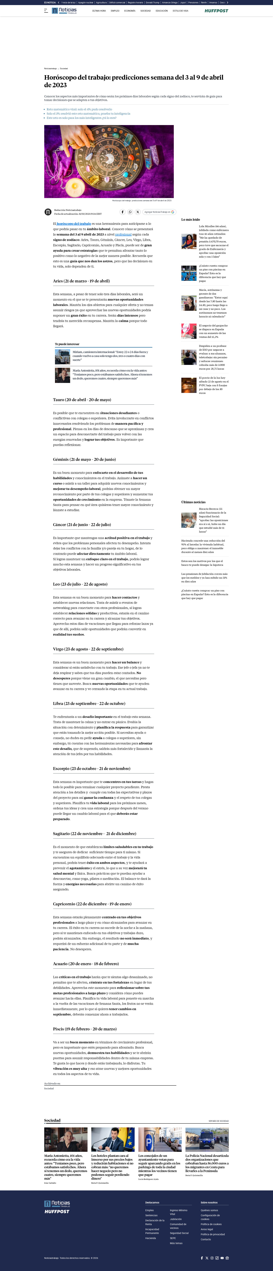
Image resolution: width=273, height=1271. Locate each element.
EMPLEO (115, 10)
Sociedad (49, 1088)
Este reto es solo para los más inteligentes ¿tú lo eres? (81, 118)
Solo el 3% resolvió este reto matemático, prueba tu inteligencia (88, 113)
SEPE (173, 1238)
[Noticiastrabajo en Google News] (227, 1258)
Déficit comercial (117, 2)
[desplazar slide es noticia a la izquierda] (58, 2)
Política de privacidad (213, 1234)
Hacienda (150, 1238)
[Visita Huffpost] (216, 10)
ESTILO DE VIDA (180, 10)
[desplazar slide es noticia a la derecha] (227, 2)
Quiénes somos (209, 1210)
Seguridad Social (179, 1233)
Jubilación (176, 1219)
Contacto (206, 1239)
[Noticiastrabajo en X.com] (207, 1258)
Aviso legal (207, 1229)
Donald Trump (152, 2)
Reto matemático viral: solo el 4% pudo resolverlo (79, 109)
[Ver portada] (64, 11)
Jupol (183, 2)
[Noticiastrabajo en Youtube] (222, 1258)
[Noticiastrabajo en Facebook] (201, 1258)
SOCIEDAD (145, 10)
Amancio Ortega (169, 2)
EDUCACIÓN (162, 10)
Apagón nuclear (85, 2)
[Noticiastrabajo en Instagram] (212, 1258)
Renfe (204, 2)
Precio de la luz (68, 2)
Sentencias (151, 1215)
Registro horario (135, 2)
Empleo (149, 1210)
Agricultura (101, 2)
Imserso (213, 2)
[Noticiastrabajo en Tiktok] (217, 1258)
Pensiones (193, 2)
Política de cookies (211, 1224)
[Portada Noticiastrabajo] (57, 1204)
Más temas (176, 1243)
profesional (123, 234)
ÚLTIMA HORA (99, 10)
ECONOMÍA (129, 10)
